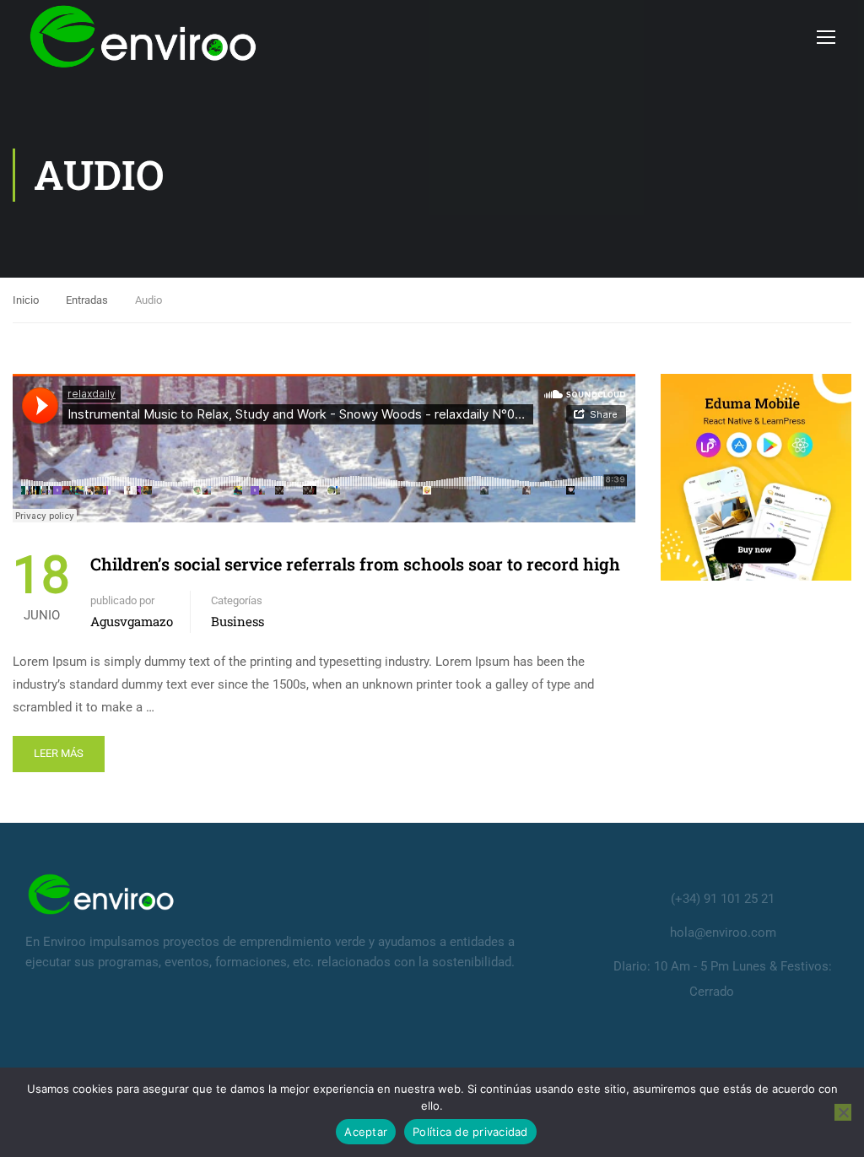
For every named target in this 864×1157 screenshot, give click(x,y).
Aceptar (365, 1131)
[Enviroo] (101, 892)
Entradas (87, 300)
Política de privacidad (470, 1131)
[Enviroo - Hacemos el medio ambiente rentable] (143, 36)
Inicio (26, 300)
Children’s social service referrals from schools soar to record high (355, 564)
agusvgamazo (131, 621)
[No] (842, 1112)
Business (237, 621)
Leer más (59, 753)
